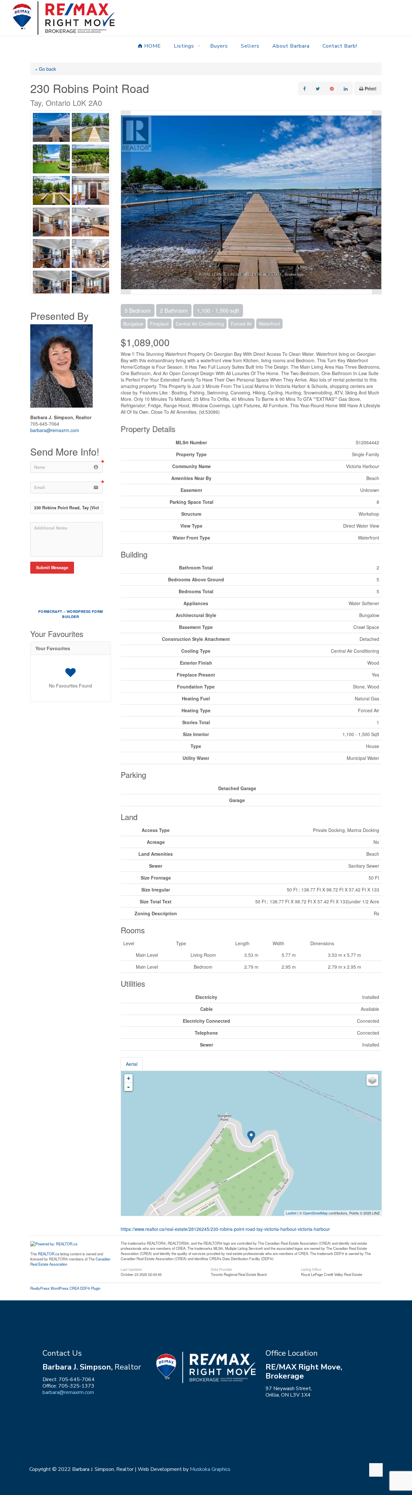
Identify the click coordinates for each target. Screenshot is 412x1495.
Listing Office (311, 1269)
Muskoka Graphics (210, 1469)
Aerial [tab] (131, 1064)
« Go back (45, 69)
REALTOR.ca (48, 1253)
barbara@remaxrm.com (54, 430)
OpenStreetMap (315, 1212)
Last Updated (131, 1269)
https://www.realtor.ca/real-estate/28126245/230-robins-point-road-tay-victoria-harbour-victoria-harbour (225, 1229)
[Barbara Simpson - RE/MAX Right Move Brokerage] (63, 18)
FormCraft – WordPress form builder (70, 614)
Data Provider (221, 1269)
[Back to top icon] (376, 1470)
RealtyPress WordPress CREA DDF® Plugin (65, 1288)
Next (376, 202)
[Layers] (372, 1080)
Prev (126, 202)
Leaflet (291, 1212)
